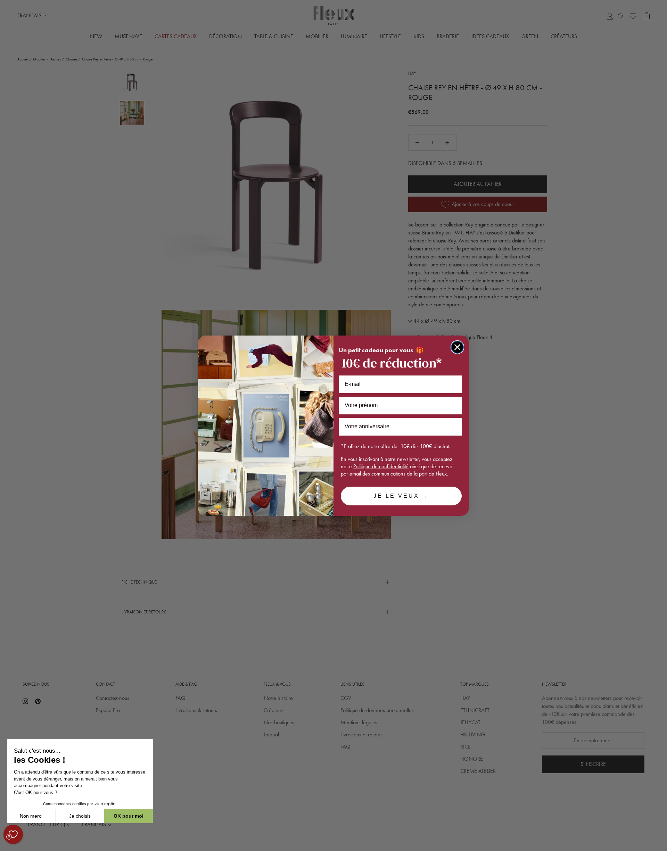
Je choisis (80, 816)
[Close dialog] (457, 347)
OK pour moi (128, 816)
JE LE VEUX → (401, 496)
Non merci (31, 816)
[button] (6, 847)
